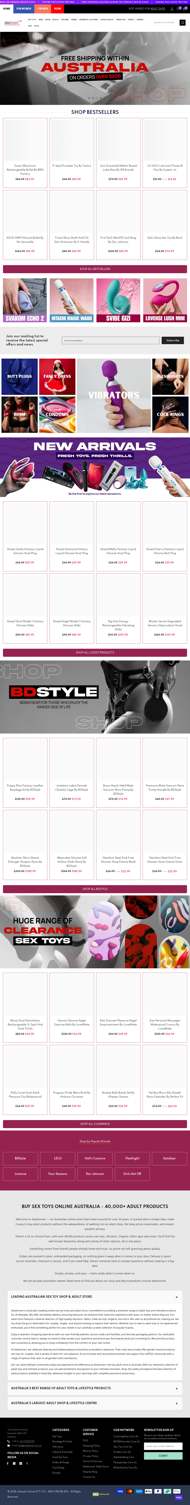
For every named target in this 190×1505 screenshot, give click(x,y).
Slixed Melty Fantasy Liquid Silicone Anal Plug (118, 551)
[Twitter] (27, 1463)
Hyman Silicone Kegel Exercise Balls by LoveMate (71, 1022)
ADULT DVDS (157, 9)
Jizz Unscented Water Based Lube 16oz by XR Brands (118, 167)
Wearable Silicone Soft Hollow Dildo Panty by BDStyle (72, 861)
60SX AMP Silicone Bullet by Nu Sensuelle (25, 239)
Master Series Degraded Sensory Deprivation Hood (165, 623)
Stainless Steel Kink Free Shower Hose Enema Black (118, 859)
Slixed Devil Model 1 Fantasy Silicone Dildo (25, 623)
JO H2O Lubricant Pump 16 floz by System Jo (165, 167)
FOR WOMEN (23, 9)
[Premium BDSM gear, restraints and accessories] (95, 697)
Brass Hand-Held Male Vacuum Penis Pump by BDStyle (118, 789)
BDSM (57, 9)
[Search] (168, 23)
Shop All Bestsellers (95, 269)
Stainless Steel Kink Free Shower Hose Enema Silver (165, 859)
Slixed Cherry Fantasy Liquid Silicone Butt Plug (165, 551)
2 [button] (93, 98)
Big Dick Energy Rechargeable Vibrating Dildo (118, 625)
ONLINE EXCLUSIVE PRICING (58, 2)
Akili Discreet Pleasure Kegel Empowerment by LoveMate (118, 1022)
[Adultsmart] (25, 300)
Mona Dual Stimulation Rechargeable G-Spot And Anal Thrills (25, 1024)
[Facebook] (7, 1463)
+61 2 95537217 (27, 1441)
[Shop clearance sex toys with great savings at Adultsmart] (95, 931)
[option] (95, 68)
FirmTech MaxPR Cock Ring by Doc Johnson (118, 239)
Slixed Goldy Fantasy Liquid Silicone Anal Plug (25, 551)
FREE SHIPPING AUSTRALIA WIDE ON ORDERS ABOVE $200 (114, 2)
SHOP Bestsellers (95, 112)
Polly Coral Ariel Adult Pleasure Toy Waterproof (25, 1094)
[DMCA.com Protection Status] (101, 1494)
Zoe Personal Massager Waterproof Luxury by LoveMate (164, 1024)
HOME (6, 9)
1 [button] (89, 98)
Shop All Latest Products (95, 652)
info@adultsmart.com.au (29, 1446)
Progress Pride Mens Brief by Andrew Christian (71, 1094)
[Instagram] (14, 1463)
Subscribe (172, 340)
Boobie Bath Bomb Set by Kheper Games (118, 1094)
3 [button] (97, 98)
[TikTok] (21, 1463)
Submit (163, 1456)
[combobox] (165, 23)
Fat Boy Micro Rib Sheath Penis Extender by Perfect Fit (165, 1094)
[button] (17, 68)
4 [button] (101, 98)
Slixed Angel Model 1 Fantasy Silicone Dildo (72, 623)
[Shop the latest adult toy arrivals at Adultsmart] (95, 467)
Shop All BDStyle (95, 889)
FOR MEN (42, 9)
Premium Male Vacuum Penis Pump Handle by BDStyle (165, 787)
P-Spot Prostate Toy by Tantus (71, 165)
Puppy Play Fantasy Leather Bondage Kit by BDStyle (25, 787)
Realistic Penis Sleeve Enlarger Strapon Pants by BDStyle (25, 861)
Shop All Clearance (95, 1124)
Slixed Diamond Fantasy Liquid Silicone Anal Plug (72, 551)
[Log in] (172, 8)
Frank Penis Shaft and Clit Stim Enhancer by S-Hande (71, 239)
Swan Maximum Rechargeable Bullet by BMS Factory (25, 169)
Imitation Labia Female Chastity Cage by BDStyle (71, 787)
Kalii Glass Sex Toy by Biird (165, 237)
